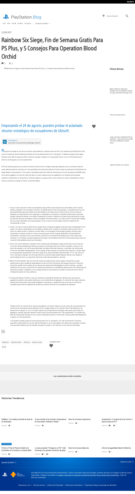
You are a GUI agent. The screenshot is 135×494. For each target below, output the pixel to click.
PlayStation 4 (5, 342)
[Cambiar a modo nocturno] (103, 16)
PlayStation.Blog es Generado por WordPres (101, 485)
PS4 (8, 23)
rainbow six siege (37, 342)
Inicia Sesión (112, 16)
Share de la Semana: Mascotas (78, 448)
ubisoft (4, 347)
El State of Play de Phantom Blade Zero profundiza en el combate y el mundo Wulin (16, 449)
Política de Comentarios (73, 485)
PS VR (14, 23)
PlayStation (26, 17)
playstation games (16, 342)
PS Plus (20, 23)
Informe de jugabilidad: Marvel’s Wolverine (116, 448)
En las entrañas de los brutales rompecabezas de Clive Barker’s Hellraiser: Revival (50, 420)
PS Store (28, 23)
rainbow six (27, 342)
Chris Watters (12, 140)
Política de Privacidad (55, 485)
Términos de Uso (39, 485)
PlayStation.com (24, 485)
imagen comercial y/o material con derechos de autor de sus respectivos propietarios (88, 475)
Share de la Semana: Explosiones (79, 419)
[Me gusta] (9, 425)
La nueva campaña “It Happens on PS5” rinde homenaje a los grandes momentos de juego (50, 449)
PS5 (4, 23)
